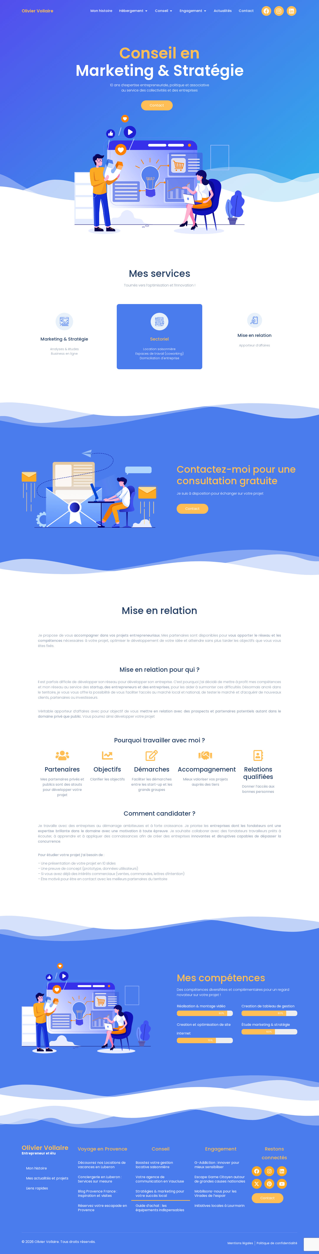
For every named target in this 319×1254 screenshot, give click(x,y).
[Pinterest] (269, 1184)
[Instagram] (279, 11)
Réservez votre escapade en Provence (102, 1207)
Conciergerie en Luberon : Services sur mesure (100, 1179)
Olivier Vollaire (37, 11)
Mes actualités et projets (47, 1178)
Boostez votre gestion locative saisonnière (154, 1164)
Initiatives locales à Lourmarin (219, 1205)
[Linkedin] (291, 11)
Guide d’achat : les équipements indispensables (160, 1207)
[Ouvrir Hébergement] (146, 10)
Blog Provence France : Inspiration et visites (97, 1193)
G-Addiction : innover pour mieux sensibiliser (216, 1164)
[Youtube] (282, 1184)
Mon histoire (36, 1168)
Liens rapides (37, 1188)
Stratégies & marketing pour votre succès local (160, 1193)
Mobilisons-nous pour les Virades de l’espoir (215, 1193)
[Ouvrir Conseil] (171, 10)
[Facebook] (266, 11)
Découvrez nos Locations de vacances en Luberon (102, 1164)
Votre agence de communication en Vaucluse (160, 1179)
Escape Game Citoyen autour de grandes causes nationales (219, 1179)
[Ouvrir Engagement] (205, 10)
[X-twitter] (257, 1184)
